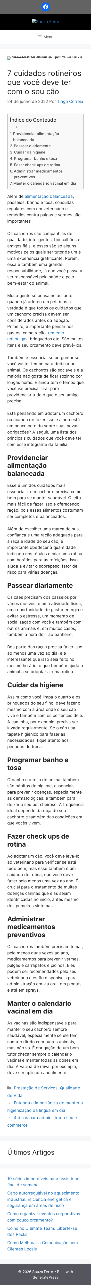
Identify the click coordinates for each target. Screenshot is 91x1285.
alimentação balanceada (49, 196)
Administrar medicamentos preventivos (38, 174)
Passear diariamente (32, 146)
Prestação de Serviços (36, 1088)
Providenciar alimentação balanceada (36, 136)
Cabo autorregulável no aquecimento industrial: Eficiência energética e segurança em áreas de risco (43, 1199)
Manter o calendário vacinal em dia (44, 183)
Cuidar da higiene (29, 152)
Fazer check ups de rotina (37, 165)
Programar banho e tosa (35, 158)
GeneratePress (45, 1277)
